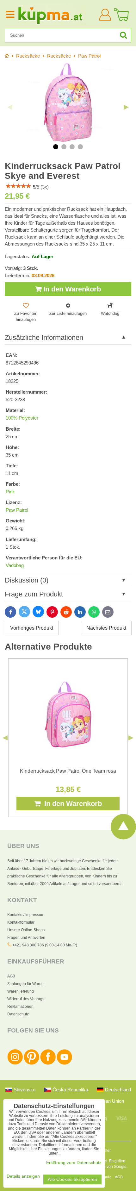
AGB (11, 976)
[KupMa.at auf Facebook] (48, 1063)
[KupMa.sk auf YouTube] (64, 1063)
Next (126, 107)
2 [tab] (63, 146)
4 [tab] (80, 146)
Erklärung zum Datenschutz (74, 1162)
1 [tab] (55, 146)
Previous (10, 107)
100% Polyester (22, 418)
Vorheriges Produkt (31, 628)
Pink (10, 491)
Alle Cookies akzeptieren (72, 1179)
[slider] (18, 186)
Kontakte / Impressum (25, 915)
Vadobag (15, 565)
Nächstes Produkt (106, 628)
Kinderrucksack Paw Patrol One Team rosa (68, 771)
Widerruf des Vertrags (25, 999)
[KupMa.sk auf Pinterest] (31, 1063)
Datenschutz (18, 1014)
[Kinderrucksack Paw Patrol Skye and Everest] (68, 102)
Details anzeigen (23, 1176)
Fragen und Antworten (26, 937)
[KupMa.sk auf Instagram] (15, 1063)
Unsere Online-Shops (26, 930)
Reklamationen (20, 1006)
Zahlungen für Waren (25, 984)
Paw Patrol (17, 510)
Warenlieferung (20, 991)
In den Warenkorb (71, 289)
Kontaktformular (20, 922)
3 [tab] (72, 146)
